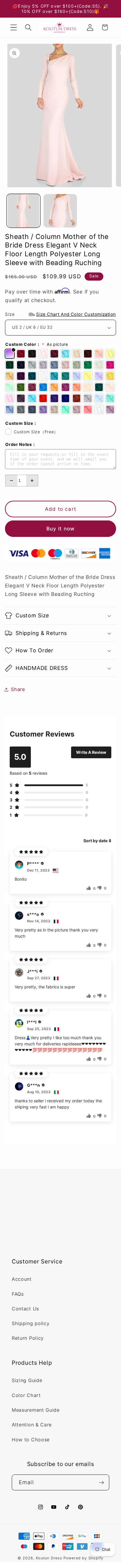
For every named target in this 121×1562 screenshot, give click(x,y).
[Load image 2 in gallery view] (60, 211)
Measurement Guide (36, 1410)
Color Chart (26, 1395)
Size (60, 314)
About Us (23, 1199)
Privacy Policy (29, 1229)
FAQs (18, 1294)
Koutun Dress (49, 1558)
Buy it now (60, 528)
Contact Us (25, 1309)
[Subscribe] (101, 1482)
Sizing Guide (27, 1380)
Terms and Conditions (38, 1243)
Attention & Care (32, 1425)
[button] (13, 27)
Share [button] (18, 689)
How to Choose (31, 1440)
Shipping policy (30, 1323)
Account (22, 1279)
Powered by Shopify (83, 1558)
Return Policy (28, 1338)
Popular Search (30, 1214)
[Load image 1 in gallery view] (23, 211)
